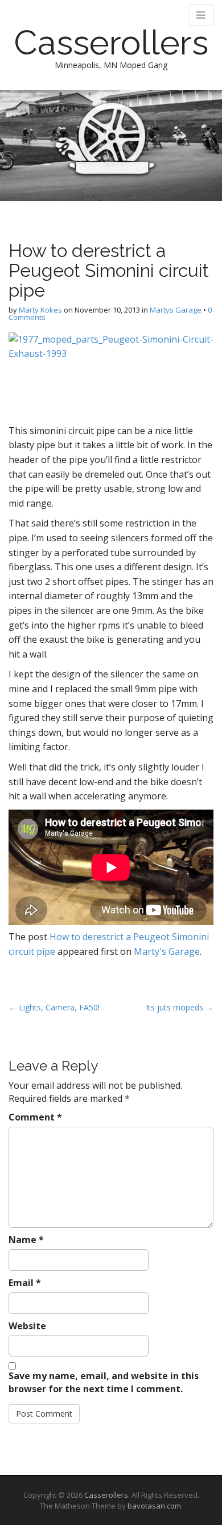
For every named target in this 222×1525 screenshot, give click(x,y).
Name (26, 1239)
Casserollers (111, 42)
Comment (35, 1117)
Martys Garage (176, 310)
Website (27, 1326)
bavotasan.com (154, 1506)
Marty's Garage (167, 951)
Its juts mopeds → (179, 1007)
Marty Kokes (40, 310)
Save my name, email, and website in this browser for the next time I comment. (104, 1382)
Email (25, 1283)
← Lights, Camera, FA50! (54, 1007)
